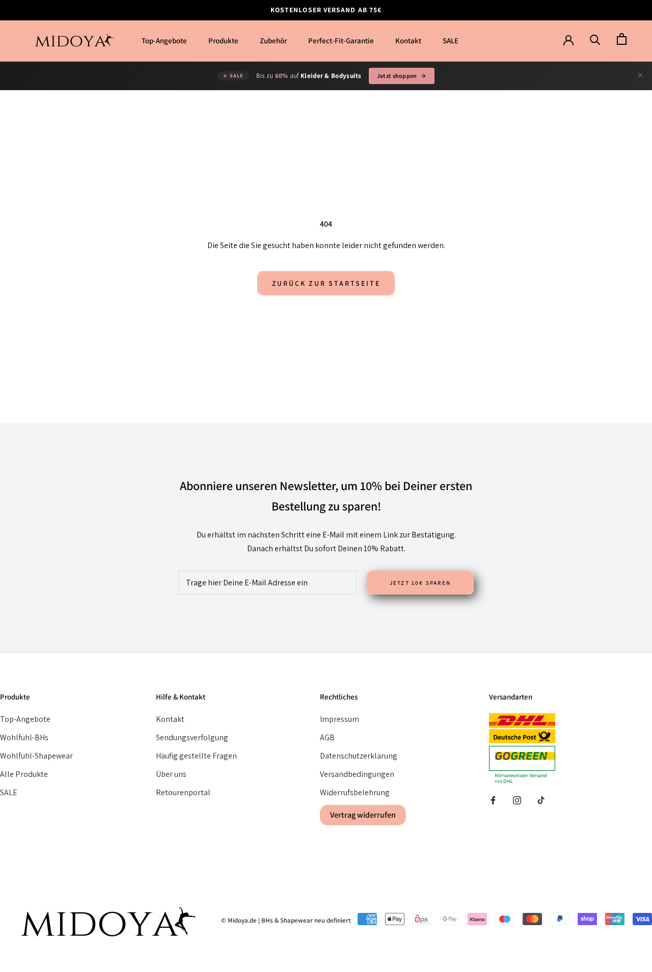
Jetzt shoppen (397, 75)
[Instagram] (517, 799)
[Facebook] (493, 799)
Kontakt (408, 40)
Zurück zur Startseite (326, 283)
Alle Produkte (24, 774)
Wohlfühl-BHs (24, 737)
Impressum (339, 719)
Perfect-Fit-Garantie (341, 40)
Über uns (171, 774)
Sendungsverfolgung (192, 737)
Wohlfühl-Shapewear (36, 755)
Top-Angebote (164, 40)
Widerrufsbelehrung (355, 792)
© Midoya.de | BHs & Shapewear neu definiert (286, 920)
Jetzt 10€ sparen (420, 582)
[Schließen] (640, 75)
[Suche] (595, 39)
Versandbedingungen (357, 774)
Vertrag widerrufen (363, 814)
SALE (450, 40)
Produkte (223, 40)
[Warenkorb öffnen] (622, 39)
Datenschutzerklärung (358, 755)
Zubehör (273, 40)
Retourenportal (183, 792)
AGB (327, 737)
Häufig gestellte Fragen (196, 755)
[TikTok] (541, 799)
